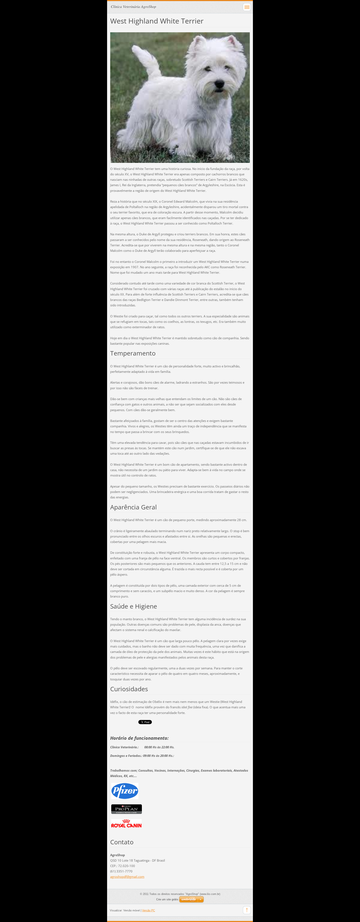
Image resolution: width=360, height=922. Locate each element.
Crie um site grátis (167, 899)
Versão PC (148, 910)
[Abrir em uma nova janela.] (180, 97)
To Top (247, 910)
